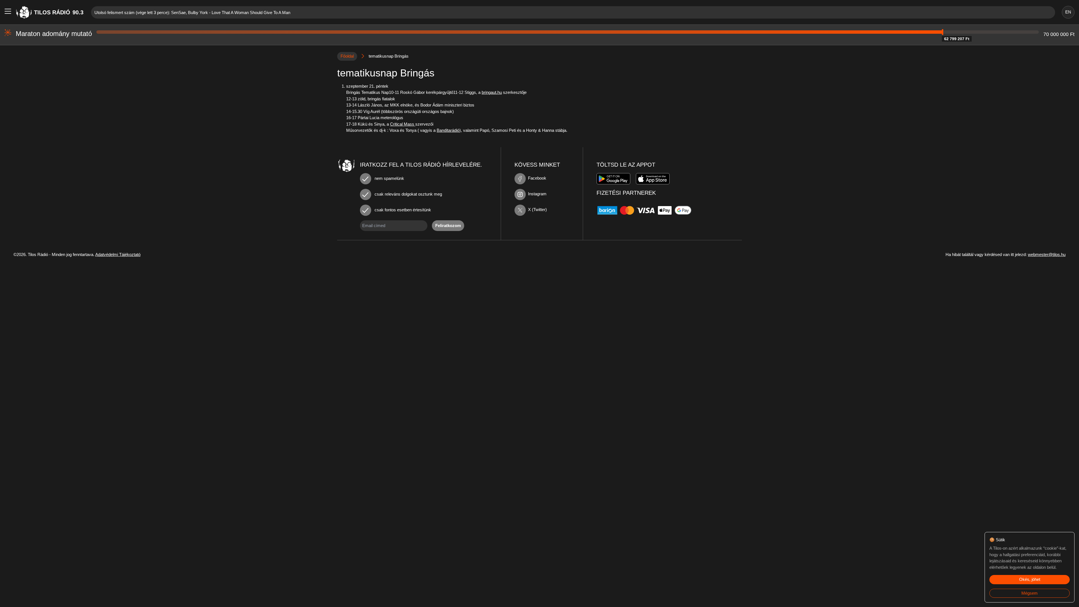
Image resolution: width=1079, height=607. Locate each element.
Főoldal (347, 56)
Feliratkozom (448, 225)
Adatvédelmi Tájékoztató (117, 254)
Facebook (537, 178)
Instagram (537, 193)
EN (1068, 12)
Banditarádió (448, 130)
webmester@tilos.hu (1047, 254)
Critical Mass (402, 124)
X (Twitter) (537, 209)
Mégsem (1029, 593)
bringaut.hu (492, 92)
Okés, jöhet (1029, 579)
